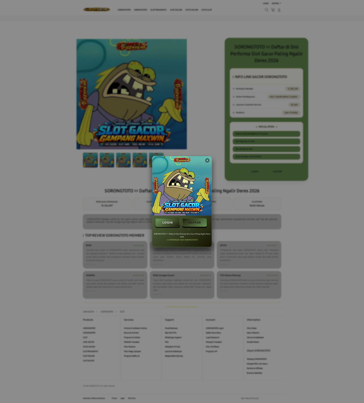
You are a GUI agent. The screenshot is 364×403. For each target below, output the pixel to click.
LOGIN (168, 222)
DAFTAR (194, 222)
